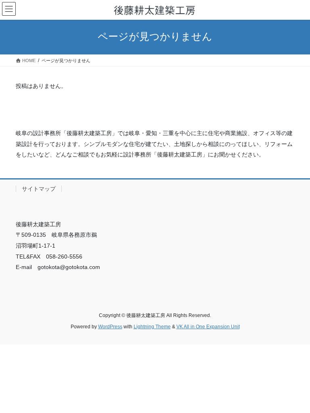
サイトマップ (39, 189)
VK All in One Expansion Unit (208, 327)
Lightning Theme (152, 327)
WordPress (110, 327)
